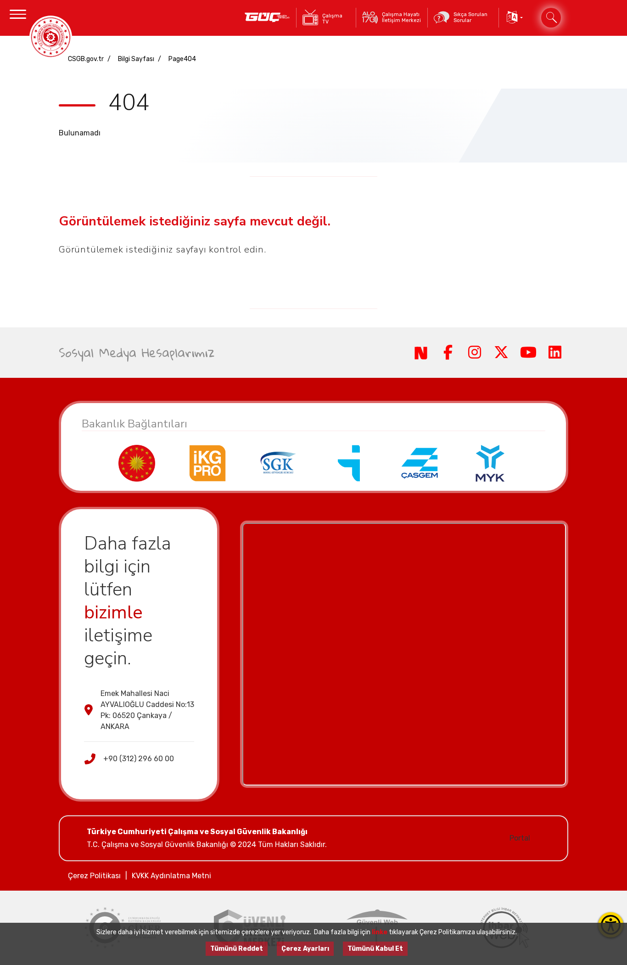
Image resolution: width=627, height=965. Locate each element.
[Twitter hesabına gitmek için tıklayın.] (501, 353)
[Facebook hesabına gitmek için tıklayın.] (447, 353)
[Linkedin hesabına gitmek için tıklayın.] (555, 353)
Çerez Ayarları (305, 949)
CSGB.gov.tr (86, 59)
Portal (519, 838)
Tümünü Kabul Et (375, 949)
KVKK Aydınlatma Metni (171, 875)
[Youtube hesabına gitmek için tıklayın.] (528, 353)
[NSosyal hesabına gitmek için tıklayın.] (421, 353)
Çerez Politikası (94, 875)
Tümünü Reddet (236, 949)
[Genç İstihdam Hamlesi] (267, 18)
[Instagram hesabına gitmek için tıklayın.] (474, 353)
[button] (514, 18)
